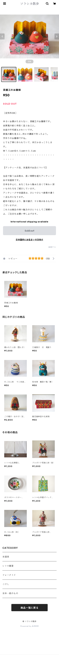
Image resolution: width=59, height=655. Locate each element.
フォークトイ (9, 575)
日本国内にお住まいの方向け (29, 239)
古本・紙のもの (10, 593)
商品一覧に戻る (29, 607)
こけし (5, 584)
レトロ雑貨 (8, 566)
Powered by (26, 626)
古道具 (5, 556)
